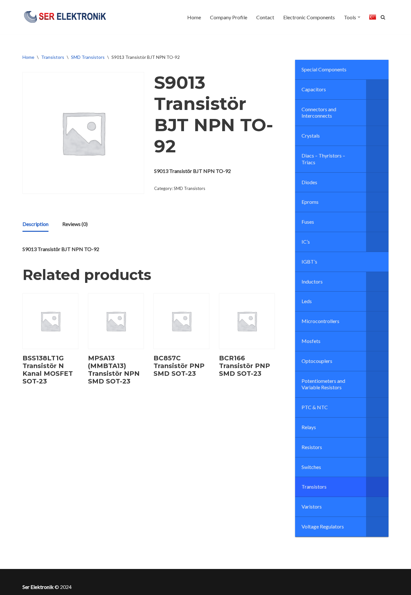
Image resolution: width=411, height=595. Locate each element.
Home (194, 17)
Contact (265, 17)
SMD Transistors (88, 57)
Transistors (52, 57)
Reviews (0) (75, 224)
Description (35, 224)
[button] (359, 17)
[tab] (35, 224)
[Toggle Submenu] (377, 89)
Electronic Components (309, 17)
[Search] (382, 17)
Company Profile (228, 17)
